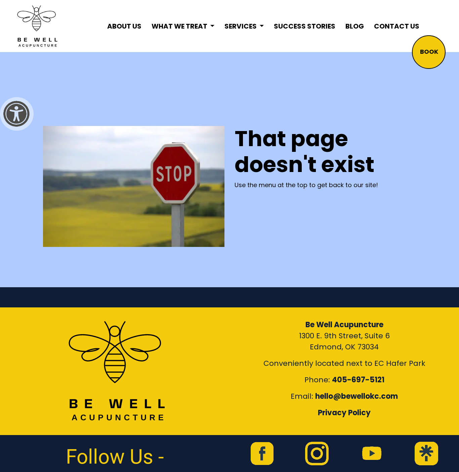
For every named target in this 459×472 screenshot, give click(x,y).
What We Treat (180, 26)
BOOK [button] (429, 51)
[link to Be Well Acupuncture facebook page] (262, 453)
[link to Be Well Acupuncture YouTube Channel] (371, 453)
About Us (124, 26)
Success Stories (304, 26)
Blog (354, 26)
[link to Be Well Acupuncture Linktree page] (426, 453)
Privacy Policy (344, 412)
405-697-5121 (358, 380)
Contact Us (396, 26)
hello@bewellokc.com (356, 396)
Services (241, 26)
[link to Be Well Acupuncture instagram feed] (317, 453)
